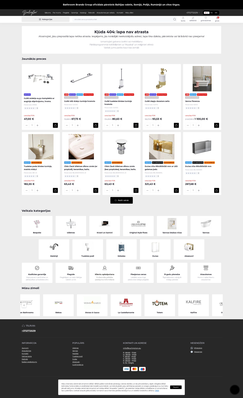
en (216, 13)
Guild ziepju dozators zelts (157, 101)
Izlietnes (75, 348)
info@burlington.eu (132, 348)
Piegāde (66, 13)
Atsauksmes (26, 351)
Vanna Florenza (192, 101)
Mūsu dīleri (129, 13)
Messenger (198, 352)
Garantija (74, 13)
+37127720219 (29, 331)
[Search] (174, 19)
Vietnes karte (27, 356)
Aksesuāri (76, 362)
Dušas (74, 359)
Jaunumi (25, 348)
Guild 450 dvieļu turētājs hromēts (79, 101)
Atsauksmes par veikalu (106, 13)
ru (211, 13)
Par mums (57, 13)
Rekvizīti (91, 13)
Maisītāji (75, 354)
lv (207, 13)
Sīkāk (157, 391)
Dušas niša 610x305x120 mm (198, 166)
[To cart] (55, 125)
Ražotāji (25, 359)
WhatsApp (198, 348)
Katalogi (83, 13)
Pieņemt (176, 387)
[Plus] (37, 125)
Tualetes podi (77, 356)
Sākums (48, 13)
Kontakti (120, 13)
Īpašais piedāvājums (29, 362)
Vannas (75, 351)
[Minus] (26, 125)
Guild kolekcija (77, 365)
